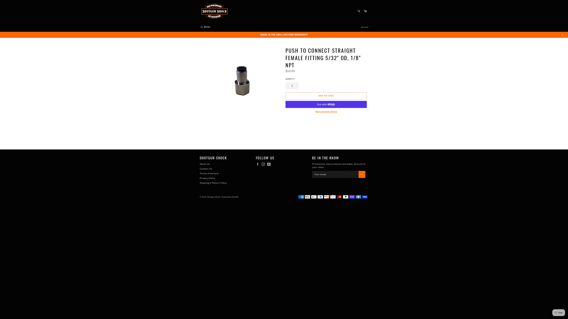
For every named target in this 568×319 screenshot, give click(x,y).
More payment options (326, 111)
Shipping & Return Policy (213, 183)
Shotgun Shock (214, 197)
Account (364, 27)
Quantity (290, 79)
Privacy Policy (207, 178)
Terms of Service (209, 173)
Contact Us (206, 168)
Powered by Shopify (230, 197)
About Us (205, 164)
